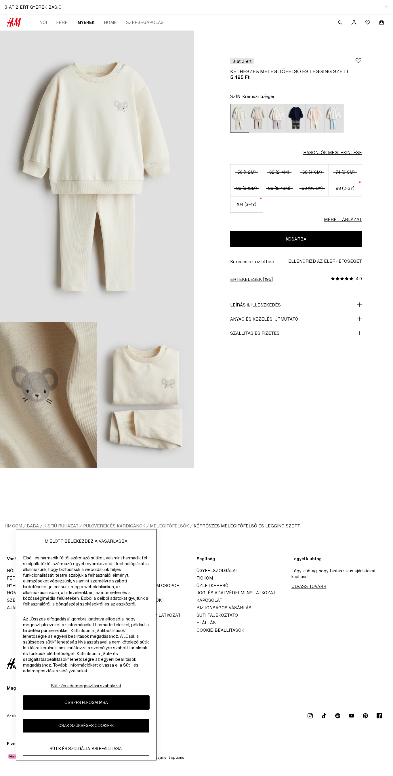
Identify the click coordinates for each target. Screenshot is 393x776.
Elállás (206, 622)
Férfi (62, 22)
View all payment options (162, 757)
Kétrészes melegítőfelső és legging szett (247, 525)
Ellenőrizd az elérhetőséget (325, 261)
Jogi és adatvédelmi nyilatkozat (236, 592)
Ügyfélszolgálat (217, 570)
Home (110, 22)
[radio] (239, 118)
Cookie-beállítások (220, 630)
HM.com (13, 525)
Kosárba (296, 238)
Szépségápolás (145, 22)
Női (43, 22)
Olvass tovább (309, 586)
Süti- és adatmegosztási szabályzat (86, 685)
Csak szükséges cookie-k (86, 725)
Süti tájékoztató (217, 615)
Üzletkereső (212, 585)
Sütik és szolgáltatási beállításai (86, 748)
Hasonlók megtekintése (332, 152)
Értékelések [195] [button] (251, 279)
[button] (242, 61)
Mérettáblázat (343, 219)
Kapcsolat (209, 600)
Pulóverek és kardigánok (114, 525)
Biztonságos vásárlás (224, 607)
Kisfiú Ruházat (61, 525)
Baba (33, 525)
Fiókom (205, 578)
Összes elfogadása (86, 702)
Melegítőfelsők (169, 525)
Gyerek (86, 22)
